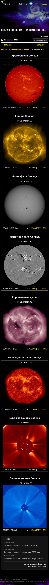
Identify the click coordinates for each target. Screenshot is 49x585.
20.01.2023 (41, 45)
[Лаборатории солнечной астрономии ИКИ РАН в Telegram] (31, 4)
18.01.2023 (8, 45)
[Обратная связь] (20, 4)
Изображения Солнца (20, 50)
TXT (39, 107)
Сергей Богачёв (17, 581)
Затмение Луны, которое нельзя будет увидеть (24, 558)
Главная (4, 50)
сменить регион (40, 40)
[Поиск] (26, 4)
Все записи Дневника (37, 567)
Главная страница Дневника (34, 564)
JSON (33, 107)
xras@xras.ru (39, 581)
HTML (44, 107)
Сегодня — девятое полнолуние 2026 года (22, 552)
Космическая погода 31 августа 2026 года (21, 545)
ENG (37, 4)
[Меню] (45, 4)
